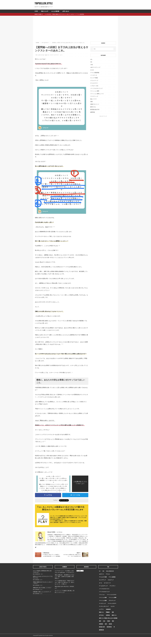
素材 (113, 621)
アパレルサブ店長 (103, 577)
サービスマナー (55, 55)
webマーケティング (95, 67)
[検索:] (103, 49)
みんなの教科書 (55, 11)
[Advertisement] (75, 29)
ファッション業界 (112, 597)
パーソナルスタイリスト (104, 588)
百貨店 (108, 621)
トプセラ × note (94, 85)
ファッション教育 (94, 91)
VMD (91, 64)
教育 (100, 621)
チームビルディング (103, 585)
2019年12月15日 (41, 55)
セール (100, 582)
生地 (104, 621)
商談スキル (101, 612)
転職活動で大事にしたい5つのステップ (42, 591)
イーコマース (93, 75)
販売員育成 (109, 626)
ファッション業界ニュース (97, 93)
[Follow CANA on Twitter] (35, 547)
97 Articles (59, 532)
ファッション (102, 594)
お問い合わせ (65, 11)
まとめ (92, 70)
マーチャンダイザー (112, 603)
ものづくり (101, 574)
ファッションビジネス (111, 594)
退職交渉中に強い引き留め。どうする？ (42, 587)
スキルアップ (110, 579)
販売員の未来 (102, 626)
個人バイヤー (93, 99)
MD (91, 62)
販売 (106, 624)
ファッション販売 (103, 600)
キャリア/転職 (94, 77)
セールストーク (107, 582)
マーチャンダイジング (104, 606)
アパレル (108, 574)
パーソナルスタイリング (96, 88)
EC (99, 571)
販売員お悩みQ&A (94, 109)
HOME (36, 11)
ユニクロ (112, 606)
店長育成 (108, 615)
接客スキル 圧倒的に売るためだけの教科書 (108, 618)
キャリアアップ (102, 579)
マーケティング (94, 96)
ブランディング (112, 600)
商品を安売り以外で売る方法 (61, 586)
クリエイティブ (94, 80)
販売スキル (93, 106)
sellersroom (110, 571)
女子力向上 (101, 615)
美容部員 (101, 624)
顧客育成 (92, 112)
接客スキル (114, 615)
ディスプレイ (112, 585)
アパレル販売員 (112, 577)
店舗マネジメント (94, 104)
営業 (91, 101)
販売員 (110, 624)
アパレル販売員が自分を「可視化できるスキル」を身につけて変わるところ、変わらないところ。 (64, 582)
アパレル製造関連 (94, 72)
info (91, 59)
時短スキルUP (44, 11)
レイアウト (101, 609)
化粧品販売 (108, 609)
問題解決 (108, 612)
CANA (48, 55)
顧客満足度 (101, 629)
